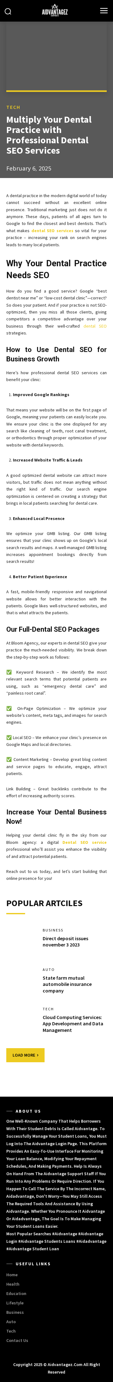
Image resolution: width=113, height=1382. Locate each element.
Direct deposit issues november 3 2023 (65, 941)
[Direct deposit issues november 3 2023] (21, 942)
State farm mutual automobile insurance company (67, 984)
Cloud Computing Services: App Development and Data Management (73, 1023)
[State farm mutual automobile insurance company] (21, 981)
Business (53, 930)
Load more (24, 1055)
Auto (49, 969)
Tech (13, 107)
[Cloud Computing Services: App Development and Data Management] (21, 1021)
